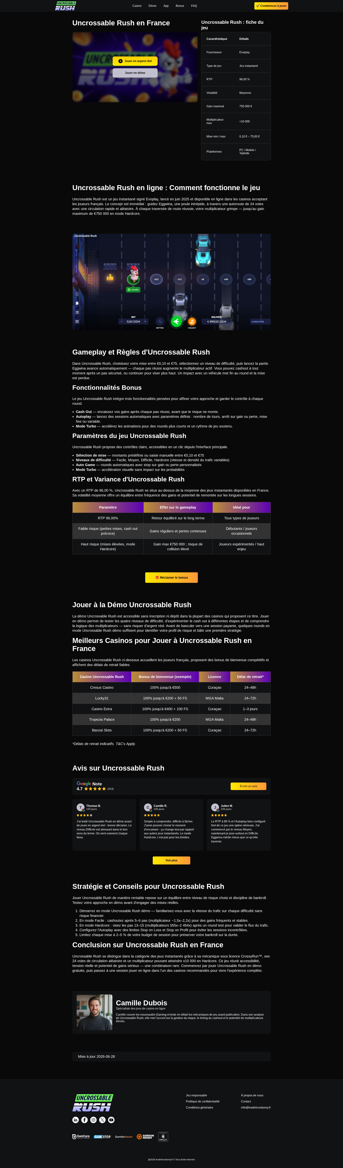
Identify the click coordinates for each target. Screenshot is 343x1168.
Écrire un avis (248, 786)
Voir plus (171, 860)
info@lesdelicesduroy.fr (256, 1107)
